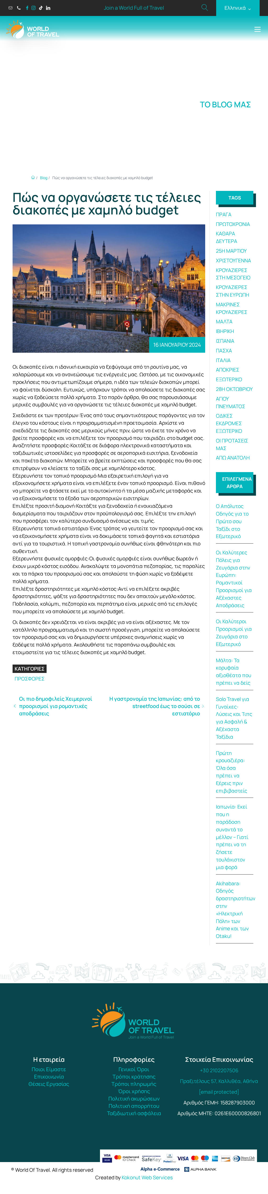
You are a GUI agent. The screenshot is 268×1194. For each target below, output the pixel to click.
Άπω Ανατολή (233, 457)
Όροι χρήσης (134, 1091)
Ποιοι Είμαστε (49, 1069)
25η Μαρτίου (231, 250)
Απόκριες (227, 369)
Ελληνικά (238, 8)
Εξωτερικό (229, 379)
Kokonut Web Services (147, 1177)
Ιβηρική (225, 331)
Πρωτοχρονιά (233, 224)
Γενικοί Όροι (134, 1069)
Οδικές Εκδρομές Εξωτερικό (229, 423)
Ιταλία (223, 360)
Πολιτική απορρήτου (134, 1105)
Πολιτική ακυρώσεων (134, 1098)
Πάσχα (224, 350)
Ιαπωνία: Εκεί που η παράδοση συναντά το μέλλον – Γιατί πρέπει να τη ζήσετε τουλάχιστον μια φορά (232, 836)
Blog (43, 177)
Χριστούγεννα (233, 260)
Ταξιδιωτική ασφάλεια (134, 1113)
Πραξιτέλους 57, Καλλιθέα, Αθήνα (219, 1081)
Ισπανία (225, 341)
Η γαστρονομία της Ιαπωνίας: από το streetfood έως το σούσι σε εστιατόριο (154, 706)
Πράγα (223, 214)
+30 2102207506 (219, 1070)
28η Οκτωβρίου (234, 389)
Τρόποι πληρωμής (133, 1083)
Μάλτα (224, 321)
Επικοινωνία (49, 1076)
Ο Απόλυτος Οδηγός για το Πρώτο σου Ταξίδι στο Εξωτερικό (232, 521)
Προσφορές (29, 678)
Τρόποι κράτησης (134, 1076)
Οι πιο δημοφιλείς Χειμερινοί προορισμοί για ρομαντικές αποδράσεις (55, 706)
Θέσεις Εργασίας (49, 1083)
